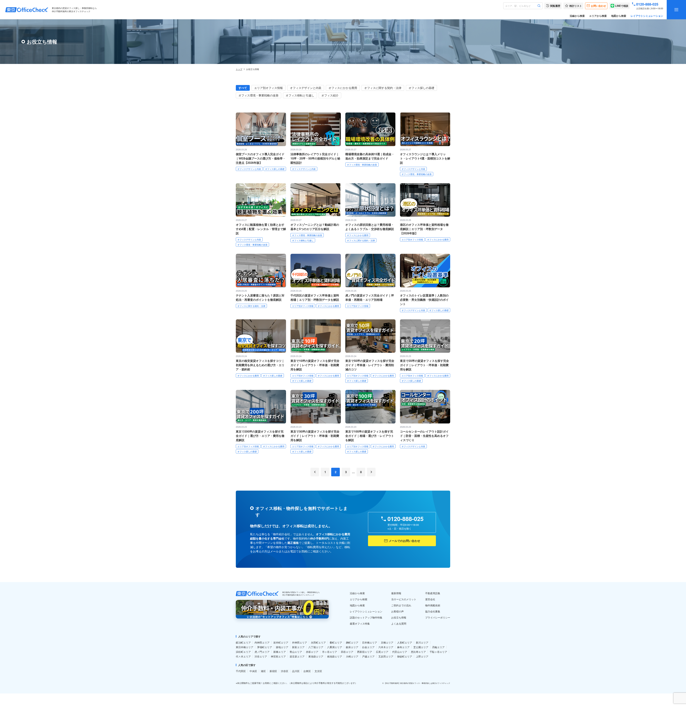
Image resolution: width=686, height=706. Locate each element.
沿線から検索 (577, 16)
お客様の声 (397, 611)
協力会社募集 (432, 611)
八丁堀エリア (315, 647)
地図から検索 (618, 16)
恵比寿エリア (418, 651)
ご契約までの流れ (401, 605)
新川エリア (422, 642)
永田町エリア (318, 642)
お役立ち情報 (398, 617)
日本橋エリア (369, 642)
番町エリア (336, 642)
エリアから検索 (598, 16)
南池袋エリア (334, 656)
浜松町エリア (243, 651)
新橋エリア (279, 651)
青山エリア (296, 651)
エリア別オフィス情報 (268, 88)
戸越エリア (368, 656)
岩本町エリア (280, 642)
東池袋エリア (315, 656)
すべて (242, 88)
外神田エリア (299, 642)
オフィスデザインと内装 (305, 88)
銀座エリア (352, 647)
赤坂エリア (312, 651)
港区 (263, 671)
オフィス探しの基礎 (421, 88)
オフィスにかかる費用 (343, 88)
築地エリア (282, 647)
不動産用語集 (432, 593)
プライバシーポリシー (437, 617)
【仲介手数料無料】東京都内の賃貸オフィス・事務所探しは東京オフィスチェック (417, 683)
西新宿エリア (364, 651)
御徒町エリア (404, 656)
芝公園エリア (420, 647)
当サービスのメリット (403, 599)
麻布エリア (403, 647)
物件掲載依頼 (432, 605)
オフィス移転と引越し (300, 95)
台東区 (307, 671)
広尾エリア (382, 651)
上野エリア (422, 656)
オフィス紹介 (330, 95)
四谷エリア (347, 651)
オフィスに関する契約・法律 (382, 88)
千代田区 (241, 671)
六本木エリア (385, 647)
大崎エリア (352, 656)
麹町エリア (352, 642)
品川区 (296, 671)
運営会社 (430, 599)
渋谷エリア (261, 656)
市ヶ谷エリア (329, 651)
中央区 (253, 671)
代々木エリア (243, 656)
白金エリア (368, 647)
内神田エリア (262, 642)
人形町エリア (404, 642)
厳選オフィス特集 (360, 623)
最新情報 (396, 593)
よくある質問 (398, 623)
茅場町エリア (264, 647)
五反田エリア (385, 656)
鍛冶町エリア (243, 642)
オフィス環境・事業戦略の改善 (258, 95)
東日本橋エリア (244, 647)
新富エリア (298, 647)
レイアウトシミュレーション (647, 16)
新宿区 (273, 671)
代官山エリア (399, 651)
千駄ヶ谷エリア (438, 651)
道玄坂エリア (297, 656)
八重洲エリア (334, 647)
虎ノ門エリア (262, 651)
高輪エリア (438, 647)
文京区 (318, 671)
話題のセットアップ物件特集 (366, 617)
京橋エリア (387, 642)
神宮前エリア (278, 656)
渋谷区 (284, 671)
